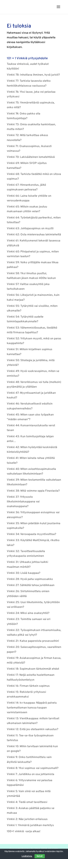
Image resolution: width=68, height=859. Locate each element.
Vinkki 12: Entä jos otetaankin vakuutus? (32, 729)
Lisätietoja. (27, 856)
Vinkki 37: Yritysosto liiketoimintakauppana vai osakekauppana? (23, 501)
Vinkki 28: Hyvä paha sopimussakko (30, 579)
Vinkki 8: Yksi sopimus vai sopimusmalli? (32, 768)
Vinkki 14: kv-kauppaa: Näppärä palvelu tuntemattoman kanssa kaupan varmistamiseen (32, 707)
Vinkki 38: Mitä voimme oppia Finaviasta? (33, 491)
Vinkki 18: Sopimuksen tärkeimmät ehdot (33, 669)
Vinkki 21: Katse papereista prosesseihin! (33, 641)
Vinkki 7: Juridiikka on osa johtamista (30, 774)
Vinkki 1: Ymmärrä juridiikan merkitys (30, 825)
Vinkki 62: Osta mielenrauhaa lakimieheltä (34, 234)
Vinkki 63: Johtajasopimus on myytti (30, 228)
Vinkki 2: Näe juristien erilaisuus (27, 819)
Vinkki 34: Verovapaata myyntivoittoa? (31, 534)
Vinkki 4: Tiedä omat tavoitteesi (27, 802)
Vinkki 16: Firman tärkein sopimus (28, 686)
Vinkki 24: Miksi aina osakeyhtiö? (28, 613)
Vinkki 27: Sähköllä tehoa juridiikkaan (30, 585)
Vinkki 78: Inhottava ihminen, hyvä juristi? (33, 75)
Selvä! (40, 856)
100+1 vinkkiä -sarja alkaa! (23, 831)
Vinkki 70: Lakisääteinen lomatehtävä (31, 157)
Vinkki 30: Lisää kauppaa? (23, 573)
